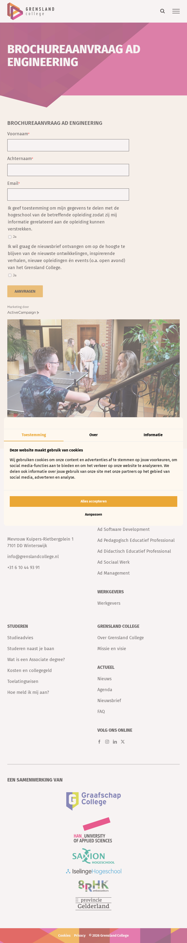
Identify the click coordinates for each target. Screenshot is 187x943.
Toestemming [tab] (34, 435)
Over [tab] (93, 435)
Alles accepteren (94, 501)
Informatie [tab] (153, 435)
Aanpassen (93, 514)
